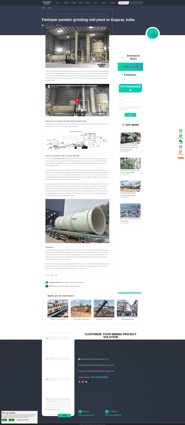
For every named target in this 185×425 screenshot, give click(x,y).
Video (95, 2)
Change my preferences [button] (23, 419)
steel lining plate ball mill (59, 158)
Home (57, 2)
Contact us (112, 2)
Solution (88, 2)
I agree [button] (4, 419)
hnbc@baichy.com (86, 415)
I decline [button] (11, 419)
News (80, 2)
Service (104, 2)
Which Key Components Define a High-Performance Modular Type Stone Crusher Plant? (129, 147)
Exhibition (130, 74)
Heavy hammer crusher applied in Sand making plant (66, 286)
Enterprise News (133, 57)
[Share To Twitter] (55, 275)
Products (74, 2)
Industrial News (133, 66)
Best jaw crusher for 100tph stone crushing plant (71, 282)
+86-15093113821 (99, 377)
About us (66, 2)
